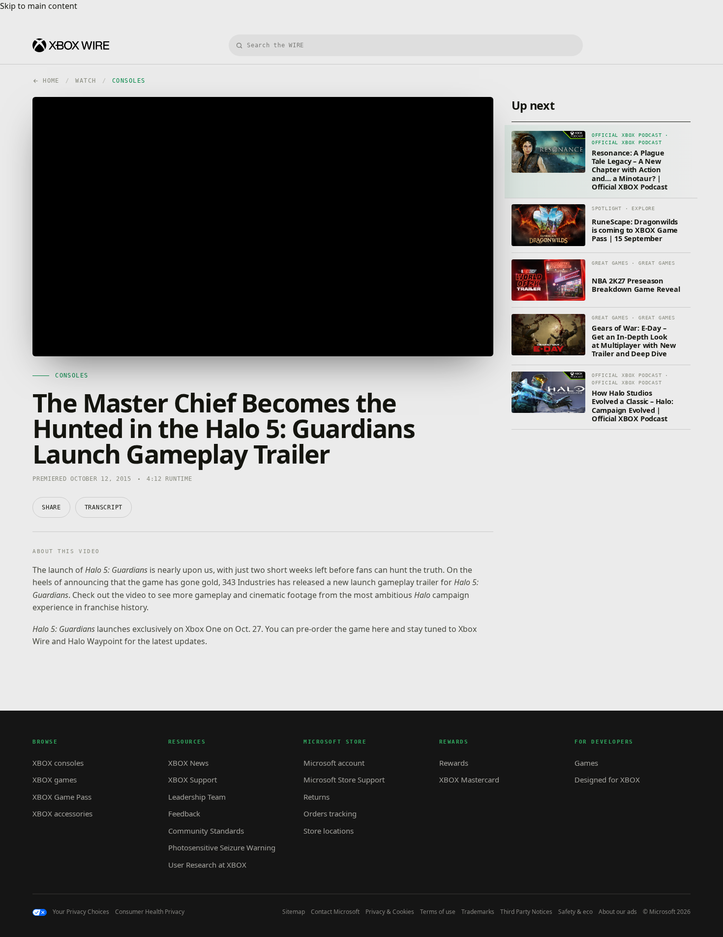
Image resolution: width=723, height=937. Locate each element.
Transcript (103, 507)
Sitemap (293, 912)
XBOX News (188, 763)
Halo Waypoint (95, 641)
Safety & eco (575, 912)
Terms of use (437, 912)
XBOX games (54, 779)
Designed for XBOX (607, 779)
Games (586, 763)
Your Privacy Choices (81, 912)
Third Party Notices (526, 912)
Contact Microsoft (335, 912)
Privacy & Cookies (389, 912)
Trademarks (477, 912)
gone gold (199, 582)
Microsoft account (333, 763)
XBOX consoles (58, 763)
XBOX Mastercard (469, 779)
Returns (316, 797)
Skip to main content (38, 5)
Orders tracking (330, 813)
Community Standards (206, 831)
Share (51, 507)
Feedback (184, 813)
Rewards (453, 763)
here (380, 629)
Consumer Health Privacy (149, 912)
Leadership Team (197, 797)
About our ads (618, 912)
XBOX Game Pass (61, 797)
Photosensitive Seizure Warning (221, 847)
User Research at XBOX (207, 865)
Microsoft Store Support (344, 779)
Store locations (328, 831)
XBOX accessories (62, 813)
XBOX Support (192, 779)
